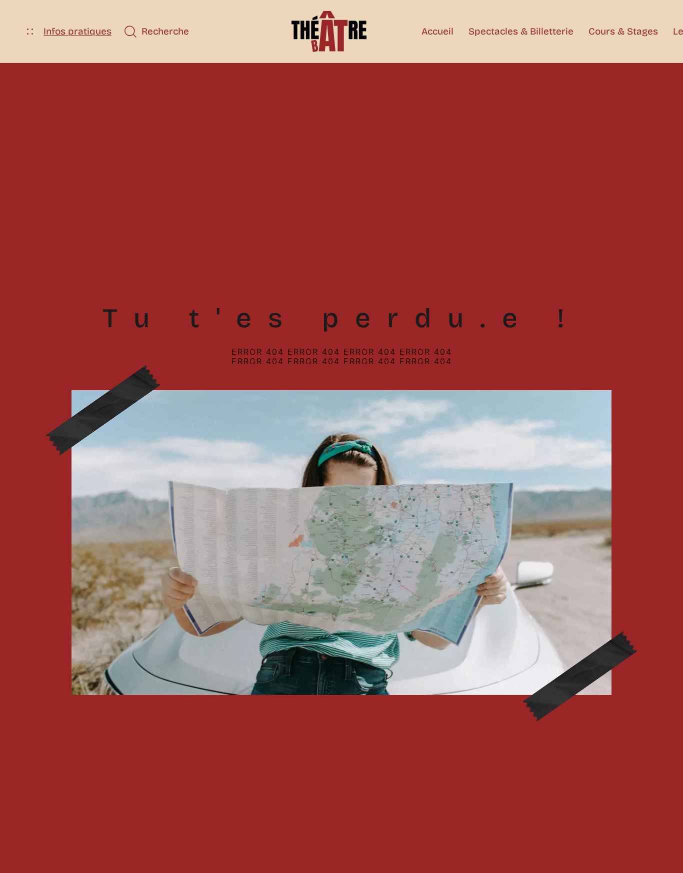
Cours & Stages (623, 31)
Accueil (438, 31)
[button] (156, 32)
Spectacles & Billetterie (521, 31)
